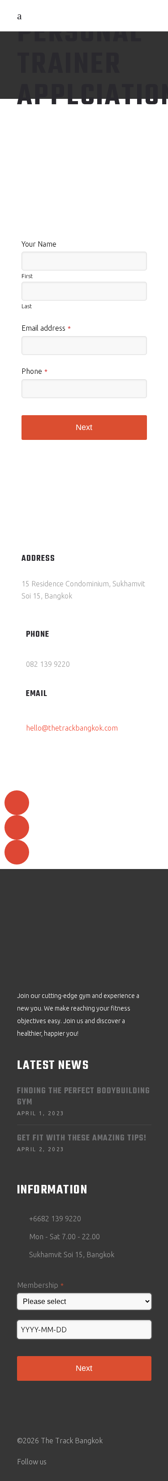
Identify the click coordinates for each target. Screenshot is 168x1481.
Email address (46, 328)
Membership (40, 1285)
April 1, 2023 (41, 1113)
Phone (34, 371)
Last (27, 306)
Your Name (39, 244)
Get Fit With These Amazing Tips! (81, 1138)
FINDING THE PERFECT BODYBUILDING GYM (83, 1097)
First (27, 276)
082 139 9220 (48, 664)
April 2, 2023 (41, 1149)
